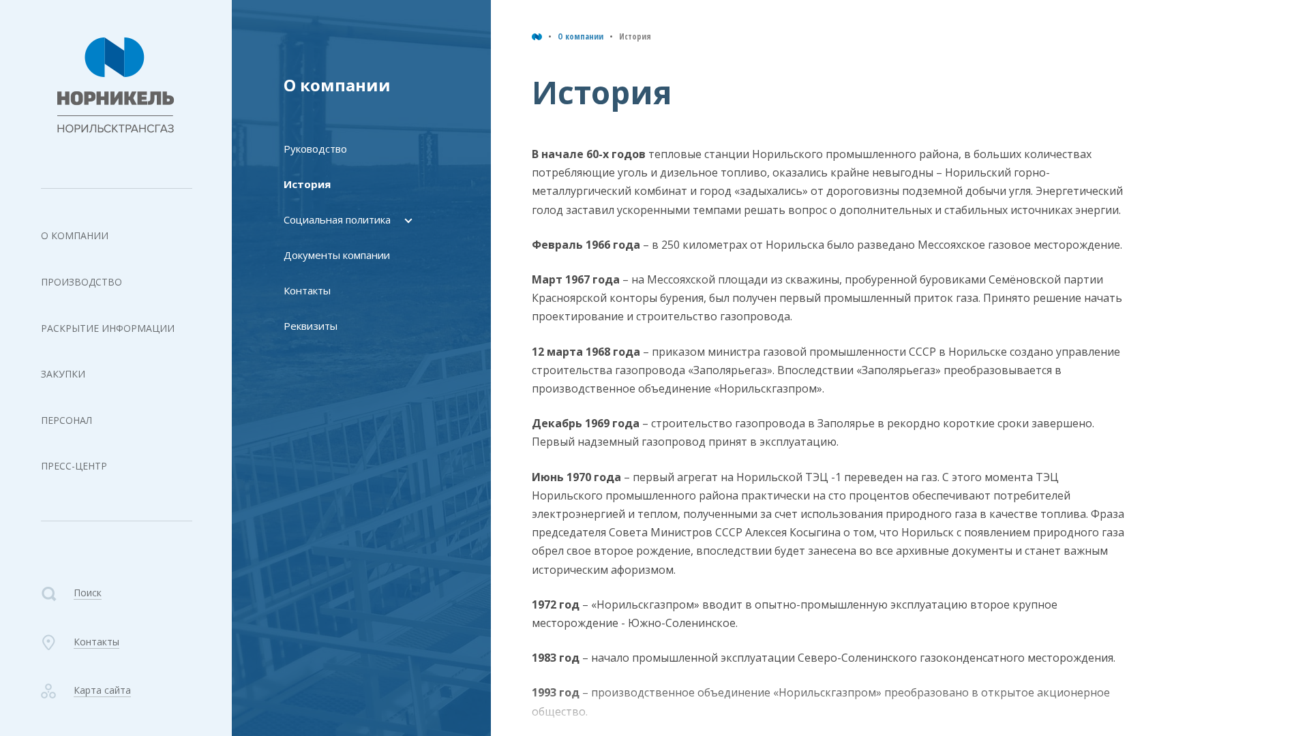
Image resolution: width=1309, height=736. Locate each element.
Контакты (307, 290)
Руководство (315, 148)
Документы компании (337, 255)
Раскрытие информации (108, 328)
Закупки (63, 373)
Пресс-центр (74, 465)
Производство (81, 281)
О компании (74, 235)
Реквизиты (310, 326)
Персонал (66, 420)
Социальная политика (337, 219)
